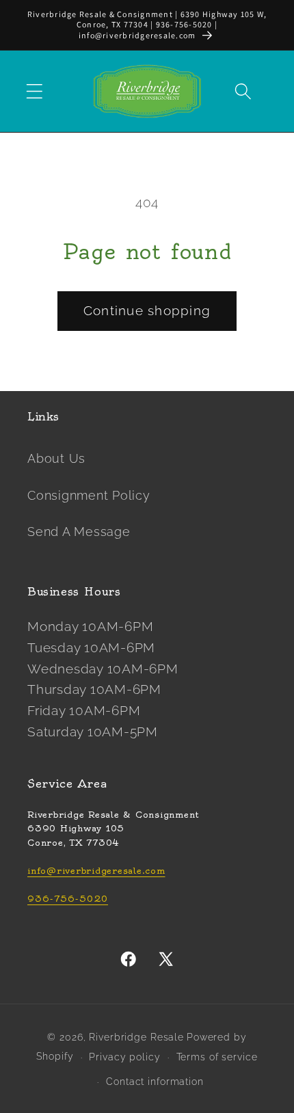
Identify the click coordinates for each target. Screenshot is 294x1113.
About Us (56, 459)
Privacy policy (124, 1056)
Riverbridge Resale (136, 1037)
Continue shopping (147, 310)
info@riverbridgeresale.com (96, 871)
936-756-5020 (67, 899)
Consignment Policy (88, 495)
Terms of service (217, 1056)
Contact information (155, 1081)
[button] (34, 91)
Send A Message (79, 532)
